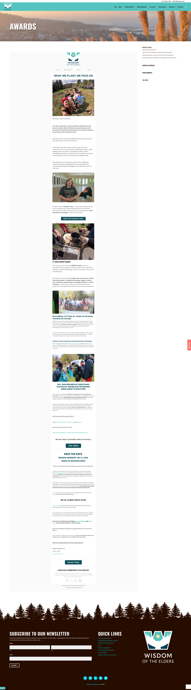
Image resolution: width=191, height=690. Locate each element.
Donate (89, 69)
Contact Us (180, 7)
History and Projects (104, 638)
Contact (78, 69)
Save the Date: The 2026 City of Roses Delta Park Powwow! (157, 52)
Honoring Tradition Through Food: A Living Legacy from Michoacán (159, 57)
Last (52, 650)
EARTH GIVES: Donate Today (178, 1)
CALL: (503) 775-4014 (166, 1)
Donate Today (73, 562)
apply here (78, 422)
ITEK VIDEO (73, 446)
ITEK (99, 645)
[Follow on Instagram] (90, 678)
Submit (14, 665)
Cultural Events (162, 7)
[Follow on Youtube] (106, 678)
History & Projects (68, 69)
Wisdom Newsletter (104, 648)
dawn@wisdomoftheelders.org (60, 432)
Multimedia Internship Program (108, 641)
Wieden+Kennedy (61, 473)
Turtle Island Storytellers (106, 650)
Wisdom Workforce (129, 7)
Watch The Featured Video (73, 219)
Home (115, 7)
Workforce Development (106, 643)
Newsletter (172, 7)
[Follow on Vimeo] (101, 678)
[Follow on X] (95, 678)
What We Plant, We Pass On (149, 50)
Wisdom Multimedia (142, 7)
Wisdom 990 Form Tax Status (107, 655)
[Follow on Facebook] (85, 678)
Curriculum (152, 7)
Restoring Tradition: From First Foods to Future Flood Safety (157, 55)
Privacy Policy (102, 652)
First (10, 650)
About (120, 7)
